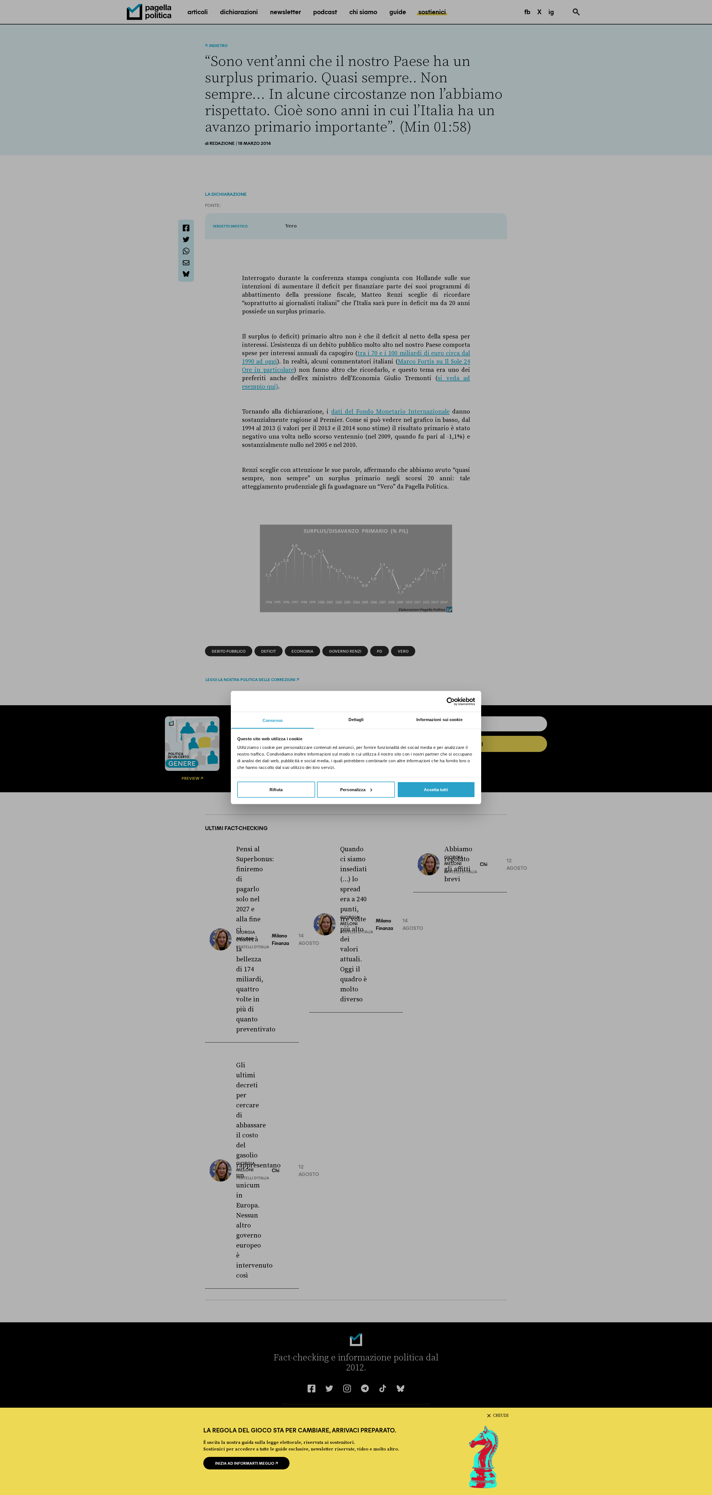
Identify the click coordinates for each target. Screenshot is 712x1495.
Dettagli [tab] (356, 719)
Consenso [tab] (273, 720)
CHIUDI (501, 1415)
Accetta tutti (436, 789)
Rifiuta (276, 789)
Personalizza (352, 789)
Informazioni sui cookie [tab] (439, 719)
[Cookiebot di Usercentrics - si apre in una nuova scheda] (450, 701)
